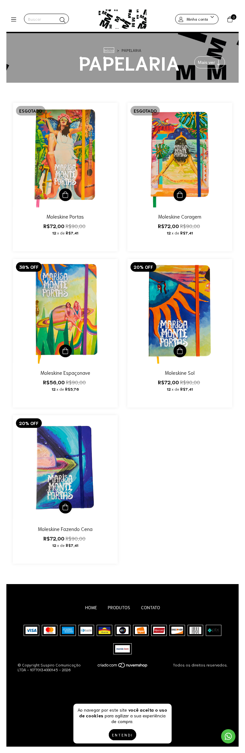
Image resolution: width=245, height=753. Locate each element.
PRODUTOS (119, 607)
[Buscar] (62, 20)
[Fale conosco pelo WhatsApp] (228, 736)
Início (109, 50)
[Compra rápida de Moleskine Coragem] (180, 194)
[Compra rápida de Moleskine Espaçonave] (65, 351)
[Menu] (15, 19)
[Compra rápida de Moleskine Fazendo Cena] (65, 507)
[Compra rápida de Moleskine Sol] (180, 351)
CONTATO (150, 607)
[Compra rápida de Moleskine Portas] (65, 194)
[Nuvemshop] (122, 666)
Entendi (122, 734)
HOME (91, 607)
